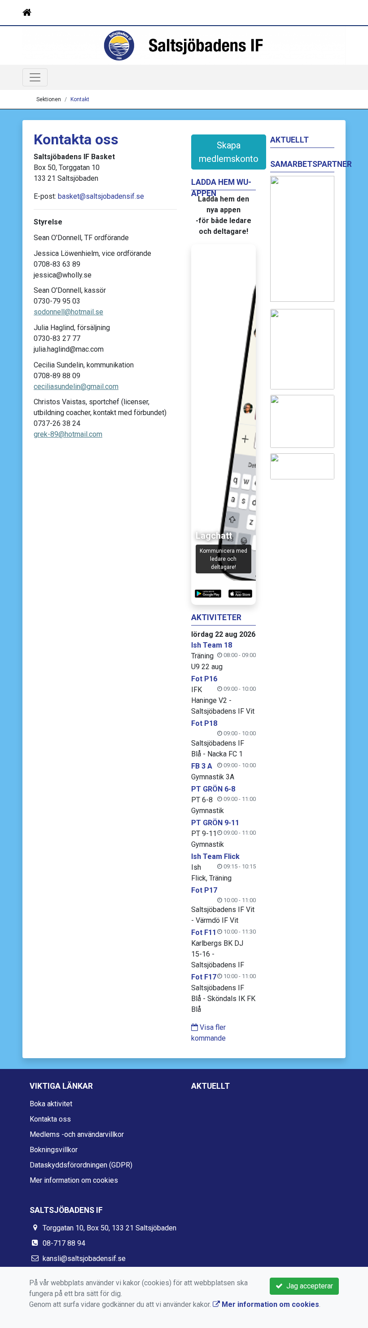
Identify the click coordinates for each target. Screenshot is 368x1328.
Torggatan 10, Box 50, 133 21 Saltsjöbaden (109, 1228)
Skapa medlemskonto (228, 152)
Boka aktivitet (51, 1104)
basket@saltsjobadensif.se (101, 196)
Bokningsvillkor (54, 1149)
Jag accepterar (308, 1286)
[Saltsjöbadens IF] (184, 45)
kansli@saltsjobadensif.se (84, 1258)
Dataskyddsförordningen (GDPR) (81, 1165)
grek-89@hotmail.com (68, 434)
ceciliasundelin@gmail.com (76, 386)
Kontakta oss (50, 1119)
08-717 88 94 (64, 1243)
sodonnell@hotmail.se (68, 312)
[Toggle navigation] (333, 13)
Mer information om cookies (74, 1180)
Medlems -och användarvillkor (77, 1134)
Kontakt (79, 99)
